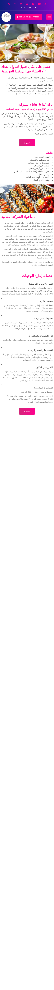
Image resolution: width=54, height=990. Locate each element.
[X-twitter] (45, 3)
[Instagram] (14, 3)
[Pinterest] (27, 3)
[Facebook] (33, 3)
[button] (49, 17)
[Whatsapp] (8, 3)
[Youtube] (39, 3)
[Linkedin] (21, 3)
